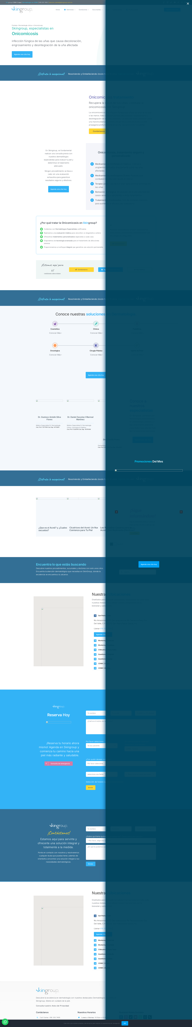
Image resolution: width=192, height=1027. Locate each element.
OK (125, 1023)
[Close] (188, 3)
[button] (116, 511)
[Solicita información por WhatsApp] (5, 1022)
